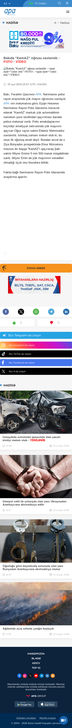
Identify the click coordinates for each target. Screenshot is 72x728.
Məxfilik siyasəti (47, 718)
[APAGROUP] (36, 696)
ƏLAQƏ (36, 658)
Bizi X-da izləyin (17, 371)
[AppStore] (47, 704)
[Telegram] (41, 676)
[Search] (59, 3)
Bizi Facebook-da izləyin (22, 362)
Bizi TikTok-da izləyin (20, 354)
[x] (30, 676)
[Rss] (53, 676)
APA (38, 94)
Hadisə (64, 22)
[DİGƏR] (66, 12)
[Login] (67, 3)
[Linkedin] (47, 676)
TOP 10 (36, 667)
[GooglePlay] (25, 704)
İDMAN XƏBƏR (36, 268)
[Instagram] (25, 676)
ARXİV (36, 663)
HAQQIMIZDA (36, 653)
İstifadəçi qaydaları (26, 718)
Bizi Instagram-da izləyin (21, 345)
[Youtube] (36, 676)
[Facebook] (19, 676)
